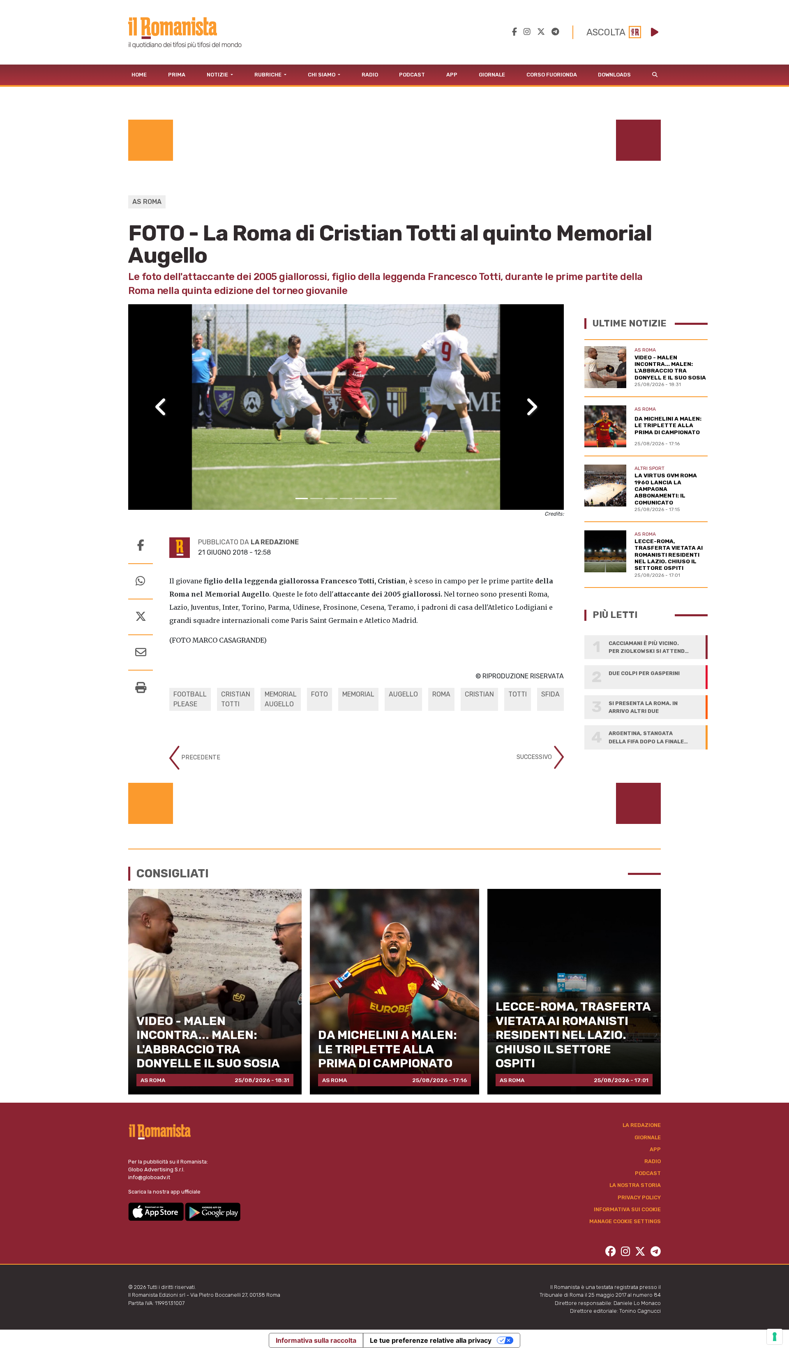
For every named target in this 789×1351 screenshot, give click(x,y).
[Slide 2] (316, 498)
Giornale (492, 75)
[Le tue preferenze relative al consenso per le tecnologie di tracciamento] (774, 1336)
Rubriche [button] (268, 75)
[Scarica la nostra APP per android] (212, 1211)
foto (319, 694)
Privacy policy (639, 1197)
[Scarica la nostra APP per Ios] (156, 1211)
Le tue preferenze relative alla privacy (430, 1340)
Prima (176, 75)
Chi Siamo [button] (322, 75)
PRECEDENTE (200, 757)
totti (517, 694)
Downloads (614, 75)
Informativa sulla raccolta (316, 1340)
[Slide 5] (361, 498)
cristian (479, 694)
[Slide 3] (331, 498)
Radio (370, 75)
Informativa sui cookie (627, 1209)
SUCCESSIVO (535, 757)
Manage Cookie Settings (625, 1221)
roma (441, 694)
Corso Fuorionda (551, 75)
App (451, 75)
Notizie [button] (218, 75)
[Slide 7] (390, 498)
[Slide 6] (375, 498)
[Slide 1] (301, 498)
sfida (550, 694)
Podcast (412, 75)
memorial (358, 694)
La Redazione (642, 1125)
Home (139, 75)
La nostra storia (635, 1185)
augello (403, 694)
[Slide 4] (346, 498)
